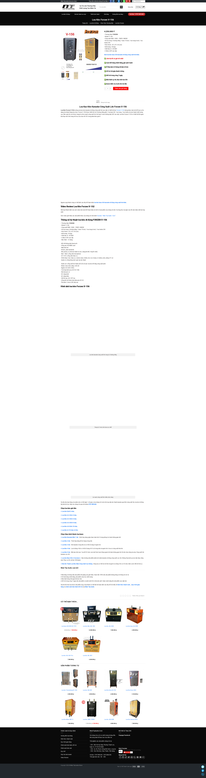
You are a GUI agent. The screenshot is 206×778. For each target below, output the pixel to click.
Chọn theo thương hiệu (107, 23)
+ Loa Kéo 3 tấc (65, 545)
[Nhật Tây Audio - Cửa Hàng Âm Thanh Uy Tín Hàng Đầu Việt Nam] (69, 7)
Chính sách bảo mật (66, 748)
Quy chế (63, 751)
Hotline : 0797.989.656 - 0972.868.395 (100, 755)
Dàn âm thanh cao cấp (80, 14)
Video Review (64, 757)
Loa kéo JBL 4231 (87, 655)
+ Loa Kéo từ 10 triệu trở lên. (69, 530)
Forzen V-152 (120, 110)
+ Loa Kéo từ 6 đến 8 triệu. (69, 522)
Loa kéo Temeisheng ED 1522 (69, 690)
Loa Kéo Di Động (66, 14)
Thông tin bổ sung (105, 102)
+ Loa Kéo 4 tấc (65, 548)
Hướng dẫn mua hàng (117, 14)
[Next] (99, 49)
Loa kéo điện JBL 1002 (89, 626)
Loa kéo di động (94, 23)
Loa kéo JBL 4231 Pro (67, 655)
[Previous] (63, 49)
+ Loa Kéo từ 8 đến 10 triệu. (69, 526)
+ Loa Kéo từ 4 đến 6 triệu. (69, 519)
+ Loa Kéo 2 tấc (65, 541)
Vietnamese (138, 1)
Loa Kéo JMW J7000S (89, 719)
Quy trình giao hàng (66, 742)
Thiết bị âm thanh (94, 14)
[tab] (97, 102)
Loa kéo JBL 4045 (109, 626)
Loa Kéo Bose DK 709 (110, 690)
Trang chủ (85, 23)
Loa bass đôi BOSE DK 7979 (69, 626)
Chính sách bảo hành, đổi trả (68, 745)
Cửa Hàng (106, 14)
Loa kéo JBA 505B (109, 719)
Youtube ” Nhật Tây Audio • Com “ (106, 215)
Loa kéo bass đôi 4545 (132, 626)
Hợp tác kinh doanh (66, 754)
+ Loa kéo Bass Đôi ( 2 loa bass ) (70, 558)
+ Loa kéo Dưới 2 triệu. (67, 511)
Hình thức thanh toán (67, 739)
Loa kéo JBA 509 (87, 690)
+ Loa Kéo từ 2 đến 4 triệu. (69, 515)
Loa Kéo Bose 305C (131, 690)
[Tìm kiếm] (121, 7)
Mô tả (97, 102)
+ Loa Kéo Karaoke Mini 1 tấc (69, 537)
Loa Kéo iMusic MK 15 (67, 719)
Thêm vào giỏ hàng (121, 88)
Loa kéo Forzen (119, 23)
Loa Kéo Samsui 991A (131, 719)
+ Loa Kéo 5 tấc (65, 552)
